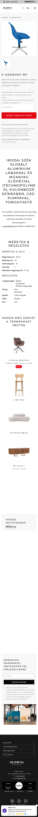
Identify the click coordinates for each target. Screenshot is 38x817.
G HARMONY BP (15, 17)
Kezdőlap (5, 17)
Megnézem (11, 527)
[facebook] (13, 801)
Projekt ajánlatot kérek (19, 115)
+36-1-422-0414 (20, 776)
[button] (37, 805)
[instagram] (19, 801)
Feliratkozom (19, 682)
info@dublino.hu (21, 778)
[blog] (25, 801)
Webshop (29, 2)
